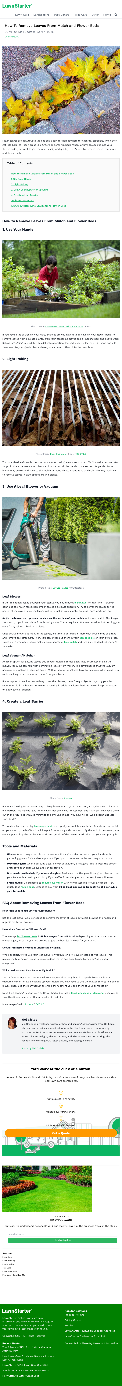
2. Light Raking (19, 184)
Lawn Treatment (9, 1271)
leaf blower (80, 602)
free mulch (70, 642)
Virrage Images (60, 588)
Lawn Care (22, 14)
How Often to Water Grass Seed (20, 1375)
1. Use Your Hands (21, 179)
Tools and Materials (22, 200)
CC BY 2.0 (81, 454)
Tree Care (81, 14)
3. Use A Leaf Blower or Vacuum (29, 189)
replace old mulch (52, 882)
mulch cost (27, 886)
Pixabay (68, 798)
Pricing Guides (73, 1320)
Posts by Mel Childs (32, 1048)
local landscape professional (87, 993)
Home (107, 14)
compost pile (87, 637)
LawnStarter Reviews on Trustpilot (85, 1336)
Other (95, 14)
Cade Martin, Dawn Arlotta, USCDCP (64, 326)
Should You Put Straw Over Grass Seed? (25, 1370)
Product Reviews (74, 1314)
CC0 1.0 (40, 1004)
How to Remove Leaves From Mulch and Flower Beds (42, 173)
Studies (69, 1325)
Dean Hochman (58, 454)
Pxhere (29, 1004)
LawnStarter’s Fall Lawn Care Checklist (25, 1365)
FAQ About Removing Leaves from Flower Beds (38, 205)
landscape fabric (43, 826)
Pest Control (62, 14)
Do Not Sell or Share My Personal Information (91, 1343)
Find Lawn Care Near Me (13, 1275)
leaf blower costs (27, 936)
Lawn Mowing (8, 1261)
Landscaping (41, 14)
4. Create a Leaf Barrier (24, 195)
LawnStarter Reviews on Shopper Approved (90, 1330)
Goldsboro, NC (12, 36)
